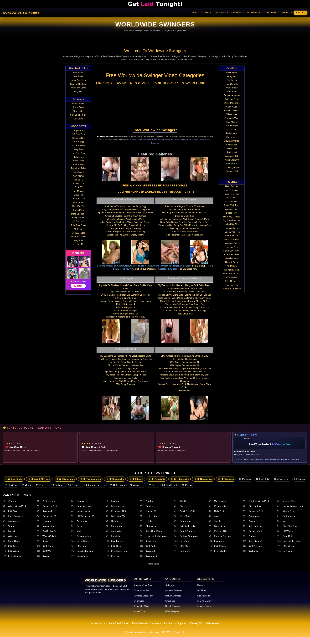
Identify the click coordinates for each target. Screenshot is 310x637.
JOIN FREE (300, 13)
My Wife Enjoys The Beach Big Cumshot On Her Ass (125, 295)
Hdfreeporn (117, 485)
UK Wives (288, 531)
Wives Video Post (17, 506)
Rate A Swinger (187, 531)
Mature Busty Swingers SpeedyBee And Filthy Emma (126, 301)
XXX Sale (13, 511)
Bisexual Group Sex (184, 216)
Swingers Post (49, 506)
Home (200, 585)
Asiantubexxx (15, 521)
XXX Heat (82, 546)
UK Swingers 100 (85, 516)
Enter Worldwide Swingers (155, 130)
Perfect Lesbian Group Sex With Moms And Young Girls (184, 225)
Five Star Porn (290, 526)
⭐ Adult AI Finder (40, 479)
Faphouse (78, 130)
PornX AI (168, 623)
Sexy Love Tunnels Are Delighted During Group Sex (125, 209)
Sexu (79, 526)
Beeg (153, 485)
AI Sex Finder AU (292, 459)
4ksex (26, 485)
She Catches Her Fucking (184, 359)
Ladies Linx (151, 516)
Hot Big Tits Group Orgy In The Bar (125, 362)
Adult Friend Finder (118, 623)
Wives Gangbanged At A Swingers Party (125, 219)
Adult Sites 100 (187, 511)
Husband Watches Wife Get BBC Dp (184, 288)
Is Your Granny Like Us (125, 298)
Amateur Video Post (258, 501)
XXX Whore (288, 546)
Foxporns (74, 485)
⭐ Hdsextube (180, 479)
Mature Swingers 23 (125, 307)
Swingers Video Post (143, 596)
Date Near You (118, 516)
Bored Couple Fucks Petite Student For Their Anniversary (184, 298)
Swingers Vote (255, 531)
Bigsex (251, 521)
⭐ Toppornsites (91, 479)
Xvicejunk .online (188, 526)
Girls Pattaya (255, 506)
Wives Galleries (50, 536)
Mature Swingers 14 (125, 304)
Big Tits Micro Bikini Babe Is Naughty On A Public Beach (184, 285)
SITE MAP (206, 13)
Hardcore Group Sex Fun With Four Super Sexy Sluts (185, 375)
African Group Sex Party (125, 378)
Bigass (183, 506)
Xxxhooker (253, 551)
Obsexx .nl (150, 526)
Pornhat (149, 501)
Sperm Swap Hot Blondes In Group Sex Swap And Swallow (125, 212)
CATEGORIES (221, 13)
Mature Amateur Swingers (126, 310)
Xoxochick (150, 541)
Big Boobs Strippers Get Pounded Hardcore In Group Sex (125, 359)
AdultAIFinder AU (277, 459)
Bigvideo (11, 485)
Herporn (46, 521)
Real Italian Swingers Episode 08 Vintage (184, 206)
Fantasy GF (196, 623)
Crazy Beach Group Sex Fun (125, 368)
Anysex (218, 516)
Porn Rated (288, 536)
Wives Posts (289, 511)
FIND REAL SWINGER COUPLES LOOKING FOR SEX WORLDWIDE (152, 83)
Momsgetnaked (50, 526)
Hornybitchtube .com (156, 536)
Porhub (252, 536)
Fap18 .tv (262, 479)
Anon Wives (117, 531)
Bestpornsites (84, 536)
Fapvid (41, 485)
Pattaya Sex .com (189, 536)
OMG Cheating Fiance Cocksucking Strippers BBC (184, 356)
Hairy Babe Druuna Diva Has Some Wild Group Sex (184, 222)
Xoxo (45, 541)
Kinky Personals (140, 623)
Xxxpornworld (84, 511)
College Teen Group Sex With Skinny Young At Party (184, 219)
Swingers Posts (256, 511)
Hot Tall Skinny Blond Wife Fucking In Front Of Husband (184, 295)
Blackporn (253, 516)
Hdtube (149, 521)
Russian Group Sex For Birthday (184, 209)
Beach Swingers (180, 139)
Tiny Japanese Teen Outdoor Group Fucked (125, 375)
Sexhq (11, 526)
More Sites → (155, 564)
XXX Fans (47, 546)
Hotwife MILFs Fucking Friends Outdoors (125, 225)
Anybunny (82, 521)
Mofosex (245, 479)
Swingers (133, 139)
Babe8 (11, 531)
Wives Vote (13, 536)
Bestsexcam (48, 501)
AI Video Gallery (204, 606)
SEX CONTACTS (255, 13)
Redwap (57, 485)
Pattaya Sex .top (222, 536)
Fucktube (116, 536)
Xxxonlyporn (14, 556)
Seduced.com (213, 623)
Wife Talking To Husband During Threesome (184, 291)
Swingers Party (204, 139)
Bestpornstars (118, 506)
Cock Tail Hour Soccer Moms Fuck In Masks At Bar (184, 301)
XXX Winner (14, 551)
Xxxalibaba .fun (119, 551)
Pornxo (187, 485)
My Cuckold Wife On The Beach (125, 291)
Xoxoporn (219, 541)
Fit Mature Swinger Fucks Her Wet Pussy (125, 317)
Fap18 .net (169, 485)
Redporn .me (289, 516)
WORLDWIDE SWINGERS (21, 12)
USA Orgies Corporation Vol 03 (184, 228)
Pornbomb (116, 526)
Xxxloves (287, 551)
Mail (79, 531)
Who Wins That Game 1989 (184, 231)
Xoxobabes (117, 541)
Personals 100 (118, 511)
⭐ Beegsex (226, 479)
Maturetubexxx (95, 485)
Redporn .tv (220, 506)
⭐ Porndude (157, 479)
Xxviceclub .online (292, 541)
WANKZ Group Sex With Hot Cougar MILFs (184, 371)
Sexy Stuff (185, 516)
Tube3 (217, 521)
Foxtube (115, 501)
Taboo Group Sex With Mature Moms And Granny (125, 381)
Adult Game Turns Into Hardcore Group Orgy (125, 206)
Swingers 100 (49, 516)
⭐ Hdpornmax (66, 479)
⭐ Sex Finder (14, 479)
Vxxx (285, 521)
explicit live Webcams (145, 269)
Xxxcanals (185, 551)
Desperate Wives (85, 506)
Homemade (154, 143)
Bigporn (299, 479)
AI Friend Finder (262, 459)
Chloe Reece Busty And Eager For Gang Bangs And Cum (184, 368)
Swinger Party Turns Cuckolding (126, 228)
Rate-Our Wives (153, 531)
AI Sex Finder (249, 459)
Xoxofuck (184, 541)
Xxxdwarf (47, 511)
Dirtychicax (219, 526)
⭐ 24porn (136, 479)
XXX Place (185, 546)
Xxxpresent (151, 556)
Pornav (80, 501)
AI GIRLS (287, 13)
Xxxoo (45, 556)
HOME (195, 13)
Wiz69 (183, 501)
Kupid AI (181, 623)
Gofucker (150, 506)
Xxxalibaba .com (85, 551)
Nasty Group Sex (184, 314)
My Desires (220, 501)
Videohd (12, 501)
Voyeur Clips (289, 501)
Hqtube (115, 521)
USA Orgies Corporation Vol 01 (184, 365)
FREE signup (199, 266)
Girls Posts (219, 511)
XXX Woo (47, 551)
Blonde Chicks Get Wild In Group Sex (125, 365)
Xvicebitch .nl (255, 541)
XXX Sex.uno (255, 546)
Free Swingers (15, 516)
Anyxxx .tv (137, 485)
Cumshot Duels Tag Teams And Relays (184, 235)
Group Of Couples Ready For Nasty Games (125, 216)
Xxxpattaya (82, 556)
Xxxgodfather (221, 551)
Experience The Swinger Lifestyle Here (125, 235)
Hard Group (184, 390)
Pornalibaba (14, 541)
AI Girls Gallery (204, 601)
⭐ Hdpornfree (204, 479)
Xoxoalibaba (83, 541)
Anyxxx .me (281, 479)
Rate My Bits (220, 531)
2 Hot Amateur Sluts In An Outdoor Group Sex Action (184, 307)
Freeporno (185, 521)
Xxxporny (116, 556)
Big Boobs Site (49, 531)
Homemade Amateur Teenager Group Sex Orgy (184, 310)
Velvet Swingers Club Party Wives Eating (125, 231)
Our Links (201, 590)
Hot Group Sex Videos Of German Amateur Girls (184, 212)
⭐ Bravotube (115, 479)
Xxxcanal (150, 551)
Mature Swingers (158, 139)
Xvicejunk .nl (254, 526)
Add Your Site (203, 596)
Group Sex (169, 139)
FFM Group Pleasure (125, 384)
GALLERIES (238, 13)
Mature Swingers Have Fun (125, 314)
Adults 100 (150, 511)
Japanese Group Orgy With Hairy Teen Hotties (125, 371)
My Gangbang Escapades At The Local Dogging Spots (125, 356)
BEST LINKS (272, 13)
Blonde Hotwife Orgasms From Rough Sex (184, 304)
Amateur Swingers (144, 139)
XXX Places (220, 546)
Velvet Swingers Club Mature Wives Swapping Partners (125, 222)
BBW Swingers (192, 139)
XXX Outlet (151, 546)
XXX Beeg (13, 546)
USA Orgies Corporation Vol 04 (184, 362)
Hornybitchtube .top (293, 506)
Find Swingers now (187, 269)
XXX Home (116, 546)
